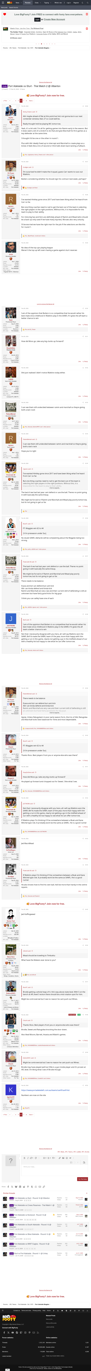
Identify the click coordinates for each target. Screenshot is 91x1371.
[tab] (36, 44)
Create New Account (54, 19)
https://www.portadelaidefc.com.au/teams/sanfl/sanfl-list (45, 1090)
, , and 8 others (37, 791)
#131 (86, 336)
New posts (4, 7)
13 (30, 1219)
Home (49, 1310)
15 (35, 1219)
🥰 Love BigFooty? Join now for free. (45, 95)
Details (70, 1367)
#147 (86, 982)
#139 (86, 688)
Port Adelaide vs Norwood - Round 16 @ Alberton (27, 1216)
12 (27, 1219)
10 (27, 1248)
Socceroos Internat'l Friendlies (49, 34)
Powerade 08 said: (28, 562)
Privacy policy (37, 1310)
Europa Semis (63, 32)
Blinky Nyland (79, 1216)
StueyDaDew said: (28, 772)
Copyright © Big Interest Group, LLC (13, 1324)
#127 (86, 161)
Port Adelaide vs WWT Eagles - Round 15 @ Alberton (29, 1245)
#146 (86, 945)
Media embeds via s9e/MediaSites (53, 1368)
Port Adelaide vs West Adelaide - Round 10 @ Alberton (29, 1235)
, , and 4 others (35, 236)
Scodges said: (27, 167)
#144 (86, 865)
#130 (86, 308)
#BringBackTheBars (13, 938)
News (17, 3)
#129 (86, 243)
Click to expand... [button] (55, 488)
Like (79, 150)
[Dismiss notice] (87, 14)
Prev (5, 101)
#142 (86, 798)
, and (36, 831)
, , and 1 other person (39, 154)
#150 (86, 1085)
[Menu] (2, 2)
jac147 (81, 1206)
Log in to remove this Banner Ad (45, 304)
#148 (86, 1015)
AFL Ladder (77, 1152)
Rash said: (26, 620)
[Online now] (11, 204)
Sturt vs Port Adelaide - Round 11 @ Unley (31, 1253)
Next (30, 101)
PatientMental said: (29, 439)
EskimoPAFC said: (28, 1058)
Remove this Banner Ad (45, 82)
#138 (86, 614)
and (32, 187)
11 (25, 1219)
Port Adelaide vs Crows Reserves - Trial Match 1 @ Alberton (31, 1206)
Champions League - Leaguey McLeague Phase (26, 32)
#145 (86, 909)
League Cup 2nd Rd (50, 32)
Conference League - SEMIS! (27, 34)
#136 (86, 518)
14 (32, 1219)
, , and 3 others (37, 1078)
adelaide (16, 487)
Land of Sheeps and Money (11, 1007)
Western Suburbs (14, 790)
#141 (86, 766)
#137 (86, 556)
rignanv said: (27, 469)
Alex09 (81, 1226)
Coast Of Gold (15, 360)
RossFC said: (27, 524)
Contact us (16, 1310)
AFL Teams (69, 1152)
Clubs (37, 3)
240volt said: (27, 951)
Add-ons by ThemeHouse (36, 1368)
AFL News (61, 1152)
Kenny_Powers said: (29, 112)
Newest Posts (50, 1315)
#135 (86, 463)
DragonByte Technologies (61, 1367)
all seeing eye (79, 1235)
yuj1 (43, 1356)
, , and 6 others (39, 728)
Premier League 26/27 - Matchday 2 (23, 28)
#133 (86, 402)
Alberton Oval (15, 1041)
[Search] (87, 2)
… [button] (12, 101)
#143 (86, 838)
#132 (86, 368)
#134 (86, 434)
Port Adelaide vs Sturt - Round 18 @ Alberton (32, 1198)
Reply (86, 150)
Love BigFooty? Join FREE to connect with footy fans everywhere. (48, 14)
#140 (86, 735)
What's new (58, 3)
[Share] (82, 106)
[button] (21, 2)
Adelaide (16, 130)
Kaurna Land (15, 971)
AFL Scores (85, 1152)
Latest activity (50, 1327)
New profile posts (51, 1323)
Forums (27, 3)
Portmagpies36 (79, 1255)
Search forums (13, 7)
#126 (86, 106)
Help (44, 1310)
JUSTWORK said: (28, 804)
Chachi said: (26, 1020)
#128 (86, 195)
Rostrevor (16, 329)
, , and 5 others (34, 650)
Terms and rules (26, 1310)
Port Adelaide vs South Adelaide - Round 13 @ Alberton (30, 1225)
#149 (86, 1052)
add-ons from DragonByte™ (40, 1367)
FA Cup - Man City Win (68, 34)
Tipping (46, 3)
